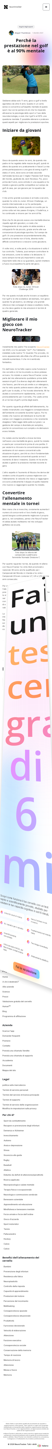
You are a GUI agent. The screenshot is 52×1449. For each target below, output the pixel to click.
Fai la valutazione (26, 970)
